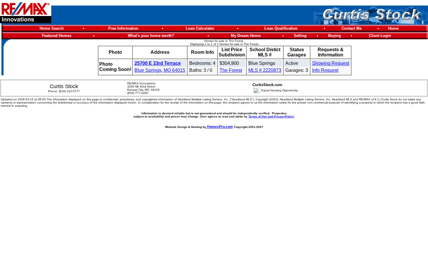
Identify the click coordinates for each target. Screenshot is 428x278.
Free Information (123, 28)
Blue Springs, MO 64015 (160, 70)
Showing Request (330, 63)
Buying (334, 35)
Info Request (325, 70)
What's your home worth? (151, 35)
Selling (300, 35)
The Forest (231, 70)
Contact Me (352, 28)
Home (393, 28)
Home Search (52, 28)
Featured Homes (56, 35)
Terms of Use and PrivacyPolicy (271, 116)
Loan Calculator (200, 28)
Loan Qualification (281, 28)
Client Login (380, 35)
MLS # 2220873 (264, 70)
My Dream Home (246, 35)
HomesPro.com (219, 127)
